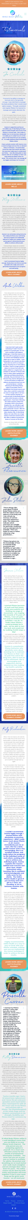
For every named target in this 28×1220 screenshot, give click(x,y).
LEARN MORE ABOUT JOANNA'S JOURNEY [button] (14, 716)
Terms (7, 1201)
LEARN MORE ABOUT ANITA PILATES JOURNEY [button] (14, 433)
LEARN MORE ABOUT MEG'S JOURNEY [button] (14, 273)
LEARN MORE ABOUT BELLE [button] (14, 185)
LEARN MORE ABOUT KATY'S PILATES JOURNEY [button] (14, 964)
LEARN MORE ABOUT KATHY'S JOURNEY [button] (14, 1183)
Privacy (13, 1201)
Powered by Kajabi (14, 1216)
